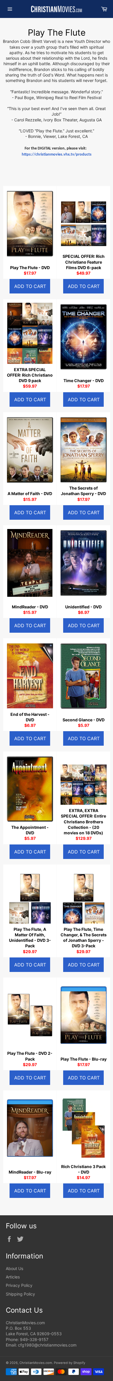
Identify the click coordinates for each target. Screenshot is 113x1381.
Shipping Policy (20, 1293)
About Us (14, 1268)
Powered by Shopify (69, 1363)
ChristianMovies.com (35, 1363)
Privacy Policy (19, 1285)
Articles (13, 1276)
